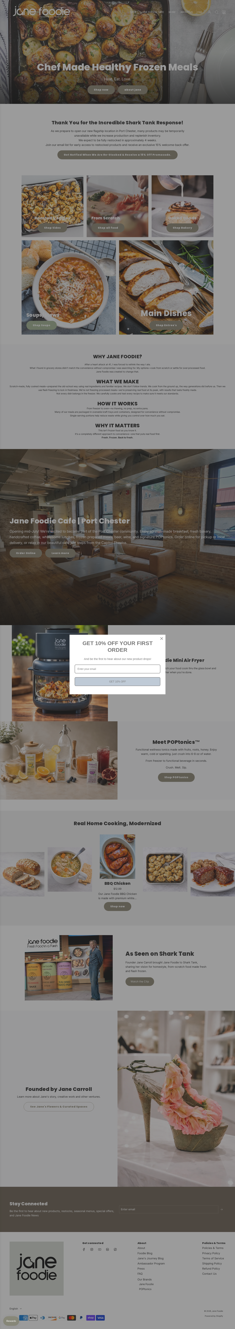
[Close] (161, 638)
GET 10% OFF (117, 681)
